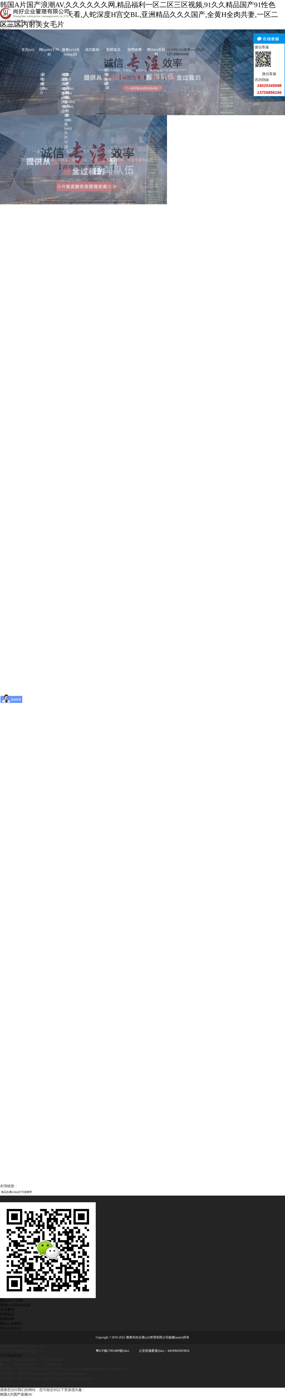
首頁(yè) (27, 49)
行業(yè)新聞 (106, 79)
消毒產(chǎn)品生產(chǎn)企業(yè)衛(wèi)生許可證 (65, 111)
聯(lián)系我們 (156, 52)
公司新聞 (105, 77)
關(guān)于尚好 (49, 52)
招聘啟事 (135, 49)
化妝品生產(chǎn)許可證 (62, 93)
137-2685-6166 (11, 26)
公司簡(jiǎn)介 (40, 83)
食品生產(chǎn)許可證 (63, 91)
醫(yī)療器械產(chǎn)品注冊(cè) (66, 97)
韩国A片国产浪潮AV (16, 1394)
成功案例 (92, 49)
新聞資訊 (113, 49)
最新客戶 (42, 81)
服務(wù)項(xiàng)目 (70, 52)
